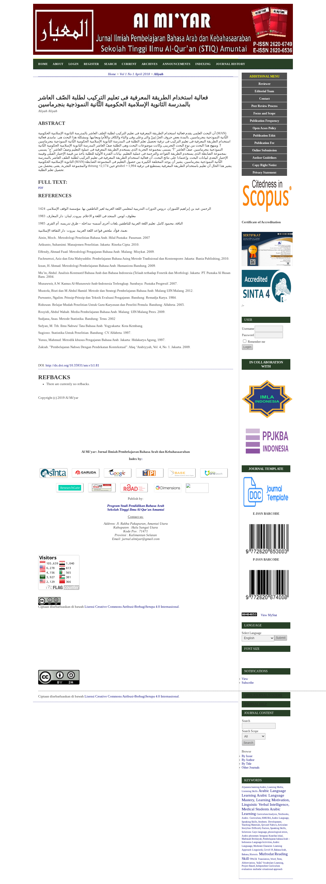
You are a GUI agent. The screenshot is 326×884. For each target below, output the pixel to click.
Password (248, 335)
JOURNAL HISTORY (230, 63)
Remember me (256, 342)
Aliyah (158, 74)
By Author (248, 760)
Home (43, 63)
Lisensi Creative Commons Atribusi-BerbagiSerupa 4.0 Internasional (132, 607)
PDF (40, 187)
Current (129, 63)
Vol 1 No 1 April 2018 (135, 74)
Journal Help (255, 704)
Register (91, 63)
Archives (149, 63)
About (58, 63)
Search (110, 63)
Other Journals (251, 767)
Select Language (251, 633)
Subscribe (248, 682)
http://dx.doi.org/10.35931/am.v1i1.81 (72, 365)
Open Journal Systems (263, 695)
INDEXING (203, 63)
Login (74, 63)
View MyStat (269, 615)
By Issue (247, 756)
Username (248, 329)
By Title (246, 764)
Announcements (176, 63)
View (245, 679)
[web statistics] (251, 615)
